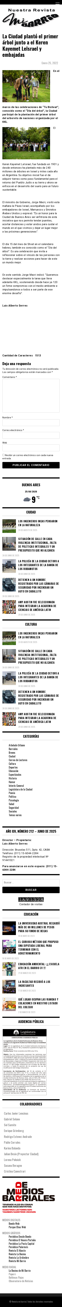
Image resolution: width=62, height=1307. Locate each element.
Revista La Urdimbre (19, 1258)
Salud (11, 804)
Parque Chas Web (17, 1227)
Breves (12, 753)
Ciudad (12, 756)
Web (4, 442)
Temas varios (15, 815)
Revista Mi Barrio (17, 1261)
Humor (12, 782)
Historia (13, 778)
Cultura (12, 764)
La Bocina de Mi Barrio (20, 1270)
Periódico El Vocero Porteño (22, 1240)
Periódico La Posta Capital (21, 1244)
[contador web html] (31, 900)
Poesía (12, 793)
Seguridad (14, 808)
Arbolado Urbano (17, 745)
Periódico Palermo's (18, 1247)
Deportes (13, 767)
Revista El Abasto (17, 1250)
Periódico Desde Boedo (20, 1236)
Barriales (13, 749)
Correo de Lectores (18, 760)
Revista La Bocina (17, 1254)
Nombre (7, 417)
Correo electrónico (13, 430)
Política (12, 796)
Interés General (16, 786)
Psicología (14, 800)
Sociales (13, 811)
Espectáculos (15, 774)
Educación (13, 771)
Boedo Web (14, 1223)
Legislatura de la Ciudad (20, 789)
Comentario (9, 377)
